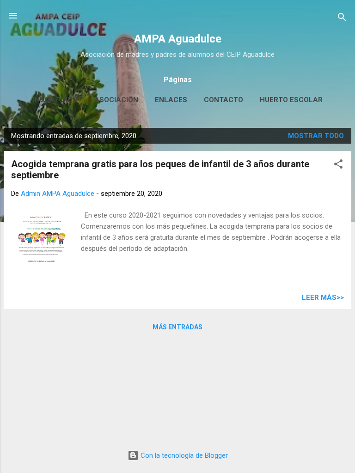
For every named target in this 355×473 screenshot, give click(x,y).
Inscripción (55, 100)
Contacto (223, 100)
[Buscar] (342, 19)
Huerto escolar (291, 100)
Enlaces (171, 100)
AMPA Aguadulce (177, 38)
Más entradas (177, 327)
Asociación (116, 100)
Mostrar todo (316, 136)
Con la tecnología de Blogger (183, 455)
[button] (338, 165)
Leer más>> (323, 297)
